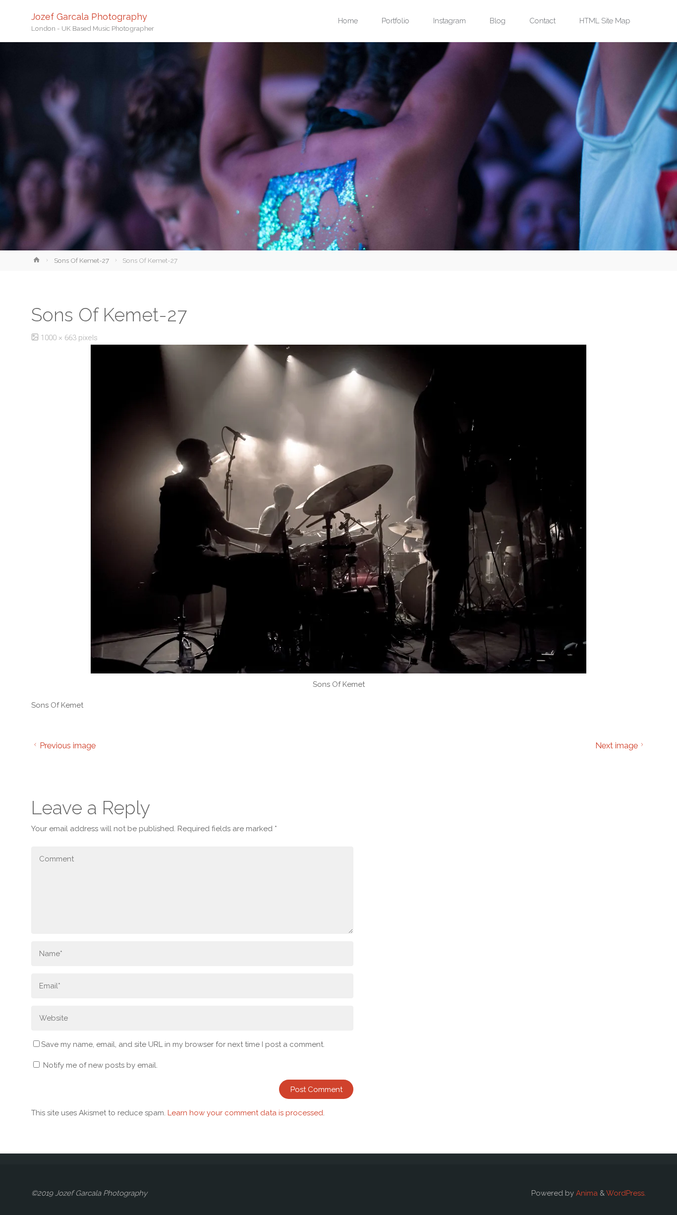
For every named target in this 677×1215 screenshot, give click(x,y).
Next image (616, 745)
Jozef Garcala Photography (89, 16)
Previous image (68, 745)
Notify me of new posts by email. (100, 1065)
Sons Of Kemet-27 (81, 260)
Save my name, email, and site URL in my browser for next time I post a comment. (183, 1044)
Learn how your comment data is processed (245, 1112)
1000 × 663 (59, 337)
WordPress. (626, 1193)
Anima (586, 1193)
